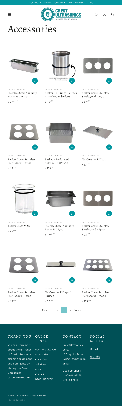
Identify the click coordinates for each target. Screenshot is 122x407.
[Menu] (10, 14)
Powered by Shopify (16, 400)
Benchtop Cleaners (45, 349)
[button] (96, 14)
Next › (77, 310)
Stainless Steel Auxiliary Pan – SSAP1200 (22, 94)
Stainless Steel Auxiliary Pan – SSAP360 (59, 227)
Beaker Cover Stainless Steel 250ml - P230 (95, 94)
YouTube (95, 356)
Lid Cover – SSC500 (94, 159)
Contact (39, 374)
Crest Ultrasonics (22, 395)
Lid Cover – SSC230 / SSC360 (58, 294)
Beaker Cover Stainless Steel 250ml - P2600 (95, 294)
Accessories (41, 354)
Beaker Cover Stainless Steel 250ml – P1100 (21, 161)
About (38, 369)
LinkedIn (95, 349)
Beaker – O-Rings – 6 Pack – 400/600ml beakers (61, 94)
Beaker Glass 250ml (19, 226)
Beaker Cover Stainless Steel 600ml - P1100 (21, 294)
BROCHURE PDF (44, 379)
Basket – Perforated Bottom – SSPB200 (57, 161)
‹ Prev (44, 310)
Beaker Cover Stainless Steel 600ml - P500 (95, 227)
